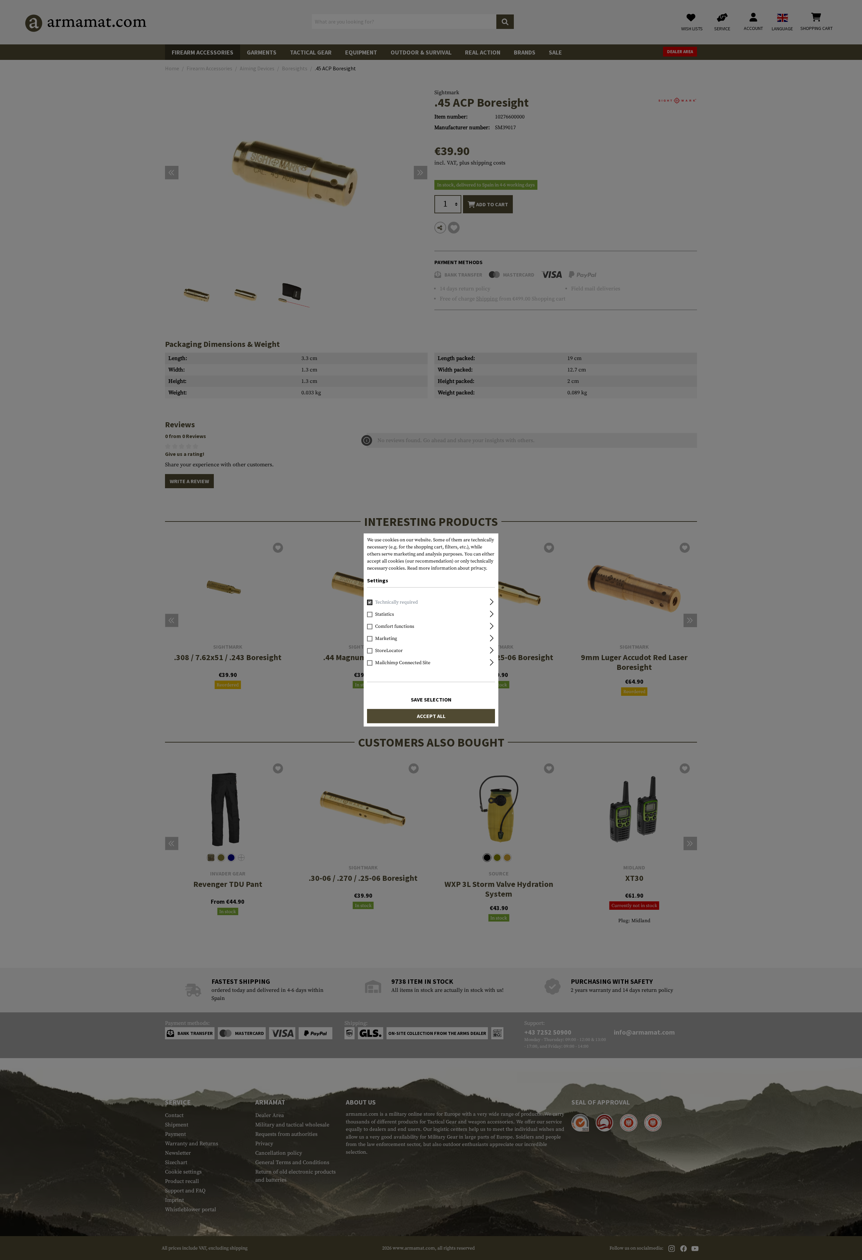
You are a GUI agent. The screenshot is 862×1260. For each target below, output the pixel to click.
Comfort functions (394, 627)
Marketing (386, 639)
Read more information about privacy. (447, 568)
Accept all (431, 716)
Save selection (431, 699)
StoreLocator (389, 651)
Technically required (396, 603)
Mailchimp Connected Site (402, 663)
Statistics (384, 615)
